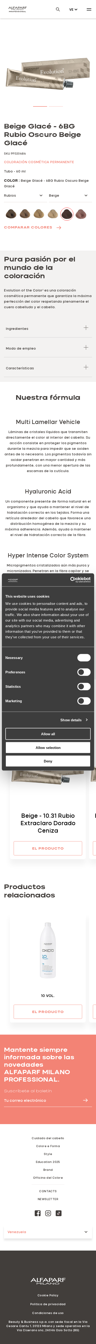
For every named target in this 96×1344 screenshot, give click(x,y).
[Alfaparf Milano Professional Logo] (17, 9)
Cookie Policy (48, 1295)
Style (48, 1153)
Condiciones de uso (48, 1312)
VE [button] (71, 9)
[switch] (84, 672)
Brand (48, 1169)
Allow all (48, 734)
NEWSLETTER (48, 1199)
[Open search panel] (55, 9)
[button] (40, 105)
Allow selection (48, 747)
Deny (48, 761)
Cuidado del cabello (48, 1138)
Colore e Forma (48, 1146)
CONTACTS (48, 1191)
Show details (71, 720)
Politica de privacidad (48, 1304)
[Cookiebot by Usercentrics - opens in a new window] (70, 580)
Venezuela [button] (16, 1232)
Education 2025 (48, 1161)
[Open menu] (89, 9)
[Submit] (83, 1100)
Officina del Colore (48, 1177)
